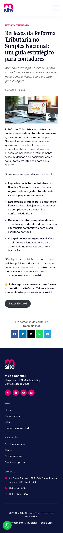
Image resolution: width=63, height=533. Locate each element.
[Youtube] (24, 393)
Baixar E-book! (18, 303)
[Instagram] (8, 393)
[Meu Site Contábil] (8, 8)
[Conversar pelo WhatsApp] (7, 525)
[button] (56, 8)
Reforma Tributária (17, 25)
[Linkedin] (31, 393)
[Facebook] (16, 393)
